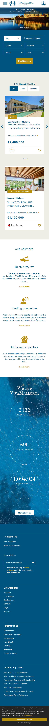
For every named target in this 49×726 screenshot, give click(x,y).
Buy (13, 89)
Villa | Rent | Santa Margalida (15, 684)
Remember (40, 150)
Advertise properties (12, 545)
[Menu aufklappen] (5, 3)
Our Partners (9, 600)
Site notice (8, 649)
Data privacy (9, 638)
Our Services (9, 596)
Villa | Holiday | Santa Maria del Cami (18, 676)
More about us (24, 513)
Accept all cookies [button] (24, 719)
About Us (7, 593)
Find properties (10, 542)
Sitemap (7, 646)
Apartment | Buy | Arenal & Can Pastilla (19, 680)
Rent (23, 89)
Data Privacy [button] (28, 715)
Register (7, 611)
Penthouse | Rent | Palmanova (16, 695)
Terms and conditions (12, 634)
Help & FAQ (8, 642)
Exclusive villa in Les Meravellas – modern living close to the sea (24, 126)
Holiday (33, 89)
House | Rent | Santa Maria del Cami (18, 691)
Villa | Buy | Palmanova (13, 688)
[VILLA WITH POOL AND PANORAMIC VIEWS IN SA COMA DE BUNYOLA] (24, 178)
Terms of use (9, 631)
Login (6, 608)
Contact (7, 604)
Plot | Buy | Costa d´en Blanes (16, 673)
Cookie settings (10, 653)
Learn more (24, 287)
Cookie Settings (24, 723)
